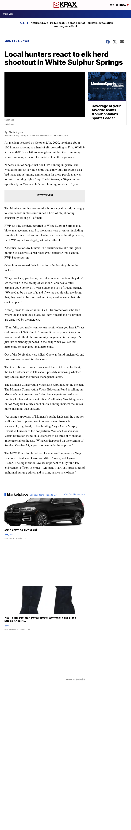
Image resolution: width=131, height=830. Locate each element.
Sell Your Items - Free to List (43, 495)
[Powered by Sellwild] (80, 679)
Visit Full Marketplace (74, 494)
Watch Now (118, 4)
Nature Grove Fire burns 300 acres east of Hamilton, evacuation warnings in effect (72, 24)
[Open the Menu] (5, 5)
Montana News (16, 41)
